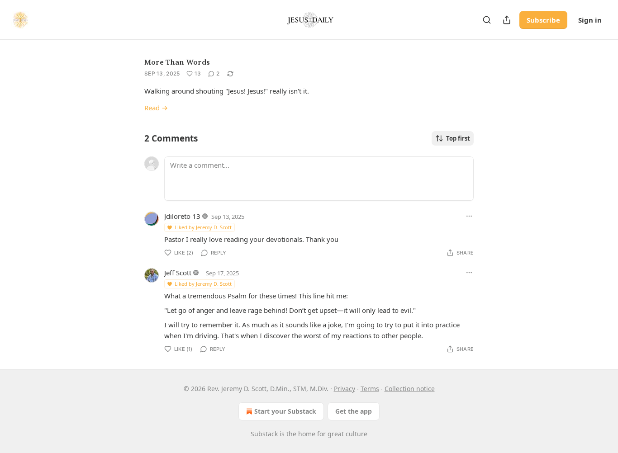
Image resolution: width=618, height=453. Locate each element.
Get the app (353, 411)
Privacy (344, 388)
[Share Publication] (507, 20)
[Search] (487, 20)
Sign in (590, 19)
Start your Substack (285, 411)
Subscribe (543, 19)
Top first (458, 138)
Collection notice (410, 388)
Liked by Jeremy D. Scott (203, 227)
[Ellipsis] (469, 216)
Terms (370, 388)
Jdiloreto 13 (182, 216)
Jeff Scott (177, 272)
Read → (156, 107)
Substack (264, 433)
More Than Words (177, 61)
